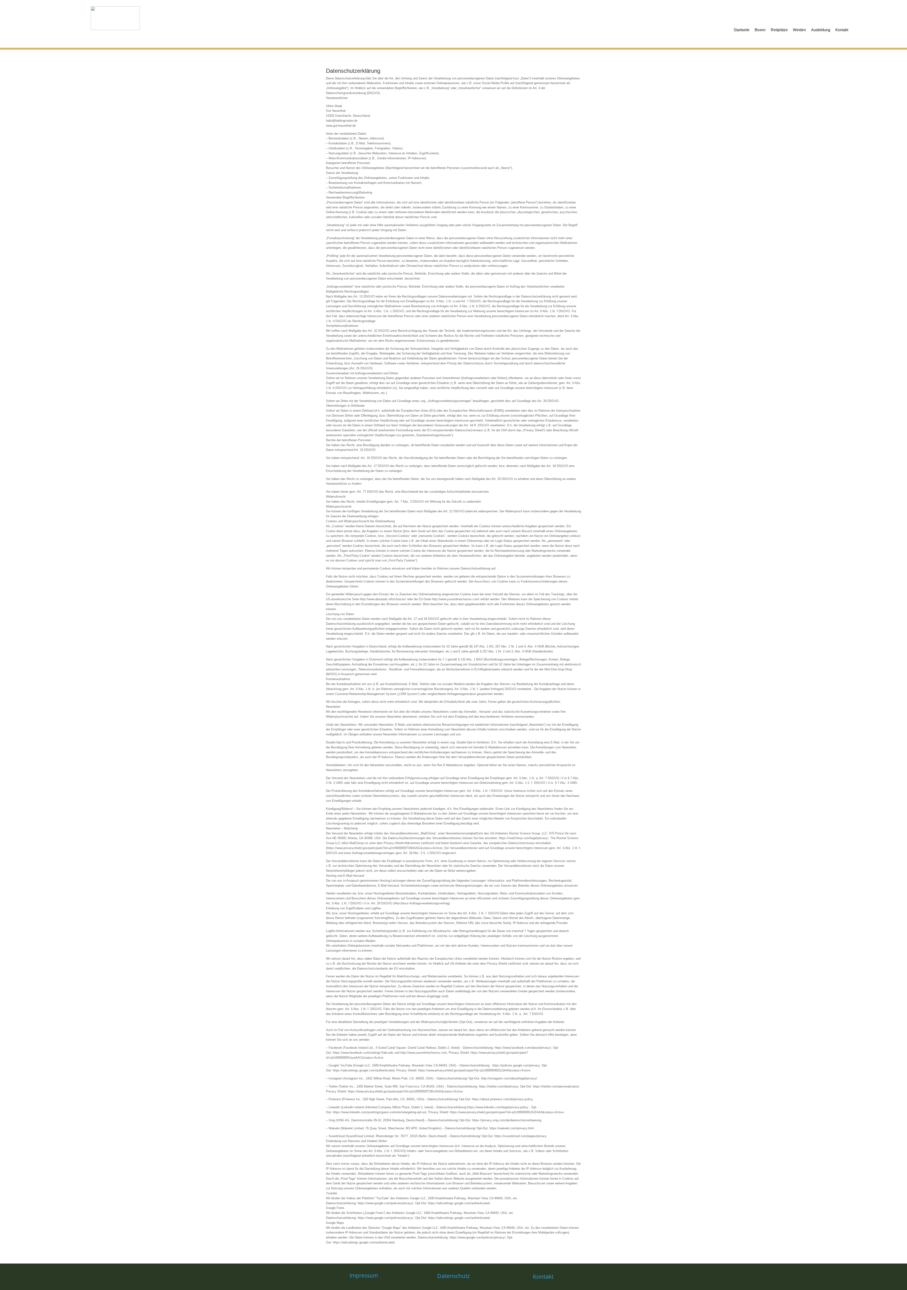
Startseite (741, 30)
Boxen (760, 30)
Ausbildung (820, 30)
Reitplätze (779, 30)
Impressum (364, 1275)
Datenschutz (453, 1276)
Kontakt (841, 30)
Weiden (799, 30)
